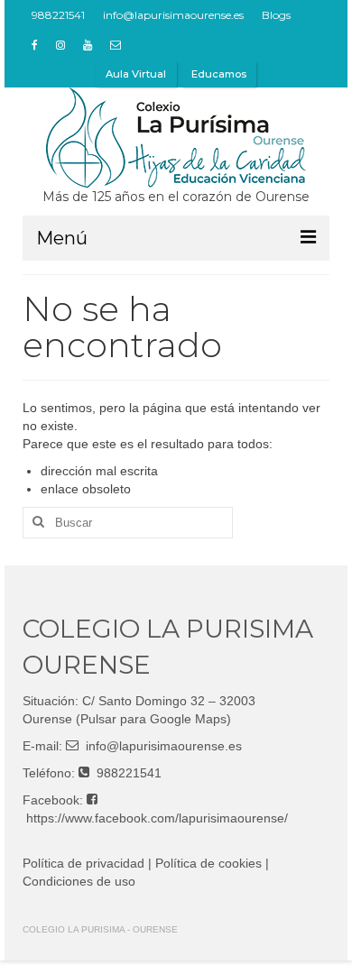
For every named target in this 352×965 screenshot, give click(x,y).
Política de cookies (208, 863)
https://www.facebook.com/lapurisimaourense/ (157, 818)
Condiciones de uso (79, 881)
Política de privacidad (83, 863)
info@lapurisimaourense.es (164, 746)
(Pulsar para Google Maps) (153, 719)
